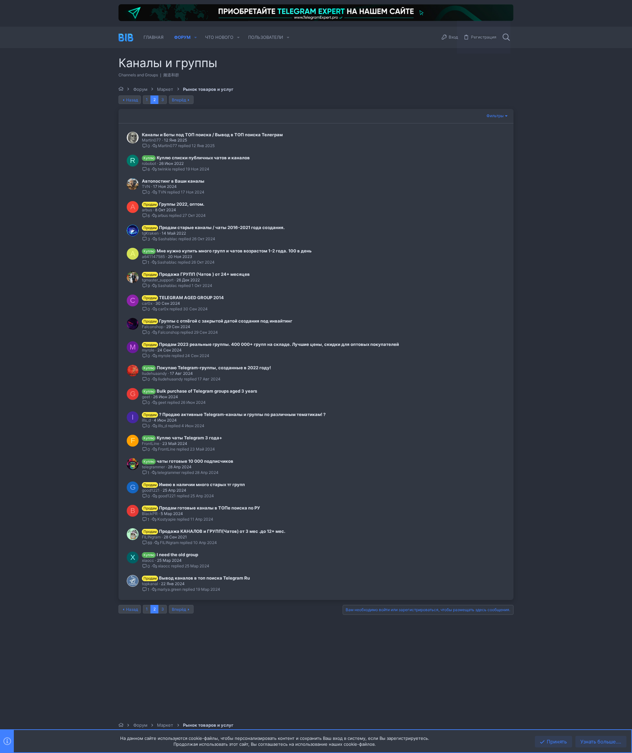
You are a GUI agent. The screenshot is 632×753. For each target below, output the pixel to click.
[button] (195, 37)
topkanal (150, 583)
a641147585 (153, 256)
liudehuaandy (154, 373)
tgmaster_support (157, 279)
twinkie (164, 169)
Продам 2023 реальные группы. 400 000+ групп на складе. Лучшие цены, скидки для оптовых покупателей (279, 344)
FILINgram (151, 536)
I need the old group (177, 554)
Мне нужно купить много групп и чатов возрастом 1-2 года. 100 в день (234, 250)
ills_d (146, 420)
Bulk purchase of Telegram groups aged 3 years (207, 391)
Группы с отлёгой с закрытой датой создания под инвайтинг (225, 321)
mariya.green (169, 589)
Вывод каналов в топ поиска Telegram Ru (204, 578)
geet (146, 396)
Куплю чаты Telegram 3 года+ (189, 437)
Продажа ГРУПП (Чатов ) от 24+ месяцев (204, 274)
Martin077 (151, 140)
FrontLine (150, 443)
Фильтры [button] (495, 115)
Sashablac (167, 239)
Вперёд (179, 99)
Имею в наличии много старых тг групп (202, 484)
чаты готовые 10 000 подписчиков (195, 461)
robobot (149, 163)
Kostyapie (166, 519)
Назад (132, 99)
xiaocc (148, 560)
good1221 (151, 490)
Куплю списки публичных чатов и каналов (203, 157)
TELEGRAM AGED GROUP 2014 (191, 297)
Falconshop (152, 326)
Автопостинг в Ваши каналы (173, 181)
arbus (147, 209)
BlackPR (150, 513)
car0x (147, 303)
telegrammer (153, 466)
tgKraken (150, 233)
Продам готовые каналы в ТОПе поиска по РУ (209, 507)
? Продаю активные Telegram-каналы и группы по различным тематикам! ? (242, 414)
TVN (146, 186)
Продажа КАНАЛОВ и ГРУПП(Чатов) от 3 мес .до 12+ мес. (222, 531)
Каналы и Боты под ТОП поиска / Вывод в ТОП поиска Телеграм (212, 134)
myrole (148, 350)
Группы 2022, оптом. (181, 204)
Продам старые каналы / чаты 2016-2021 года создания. (222, 227)
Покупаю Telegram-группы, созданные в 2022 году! (214, 367)
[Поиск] (506, 37)
